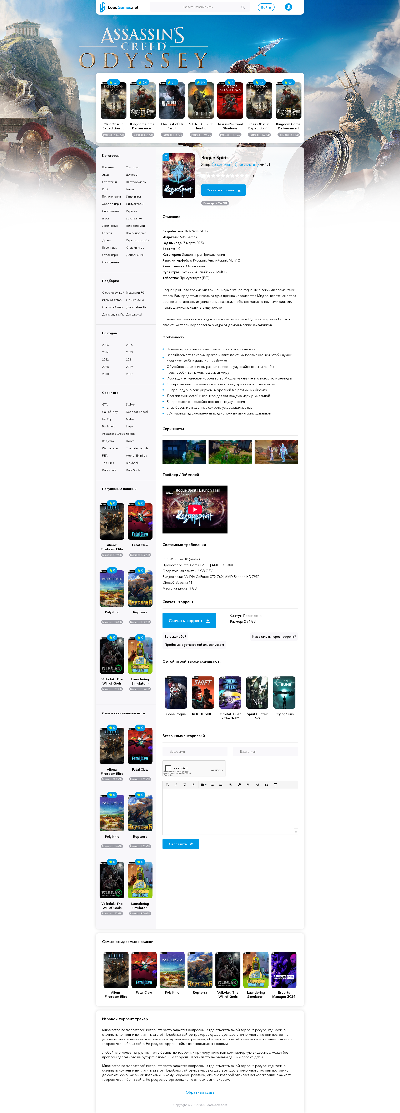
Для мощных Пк (113, 314)
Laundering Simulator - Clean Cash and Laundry (140, 681)
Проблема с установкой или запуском (194, 645)
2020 (105, 367)
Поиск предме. (136, 233)
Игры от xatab (112, 300)
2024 (105, 352)
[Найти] (243, 7)
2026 (105, 345)
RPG (105, 189)
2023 (129, 352)
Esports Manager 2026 (283, 994)
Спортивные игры (111, 214)
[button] (167, 785)
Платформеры (136, 182)
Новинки (108, 167)
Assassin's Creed (113, 434)
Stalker (130, 404)
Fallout (130, 434)
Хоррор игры (111, 204)
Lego (129, 426)
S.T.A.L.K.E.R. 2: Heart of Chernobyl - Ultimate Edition (201, 126)
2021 (129, 359)
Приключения (111, 196)
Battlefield (108, 426)
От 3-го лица (135, 300)
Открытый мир (112, 307)
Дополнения (135, 255)
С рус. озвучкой (113, 292)
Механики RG (135, 292)
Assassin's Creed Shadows (230, 126)
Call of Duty (110, 412)
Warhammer (110, 448)
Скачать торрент (220, 190)
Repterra (140, 612)
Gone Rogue (176, 714)
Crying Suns (284, 714)
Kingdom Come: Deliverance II (142, 126)
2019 (129, 367)
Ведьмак (108, 441)
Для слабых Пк (136, 307)
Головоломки (135, 226)
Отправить (178, 844)
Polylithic (112, 612)
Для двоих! (134, 314)
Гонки (130, 189)
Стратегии (109, 182)
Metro (130, 419)
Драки (106, 240)
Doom (130, 441)
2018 (105, 374)
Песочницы (109, 247)
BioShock (132, 463)
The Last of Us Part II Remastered (172, 126)
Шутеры (132, 175)
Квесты (107, 233)
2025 (129, 345)
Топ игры (132, 167)
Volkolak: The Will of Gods (112, 681)
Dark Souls (133, 470)
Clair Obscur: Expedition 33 (113, 126)
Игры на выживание (134, 214)
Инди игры (133, 196)
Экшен (106, 175)
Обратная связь (200, 1092)
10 (246, 175)
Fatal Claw (140, 545)
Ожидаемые (110, 262)
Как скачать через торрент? (274, 637)
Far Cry (106, 419)
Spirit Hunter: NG (257, 716)
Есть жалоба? (175, 637)
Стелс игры (110, 255)
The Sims (108, 463)
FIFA (105, 455)
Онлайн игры (135, 247)
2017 (129, 374)
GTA (105, 404)
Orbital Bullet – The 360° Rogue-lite (230, 716)
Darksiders (109, 470)
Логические (110, 226)
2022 (105, 359)
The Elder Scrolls (137, 448)
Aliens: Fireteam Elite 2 (112, 546)
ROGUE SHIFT (203, 714)
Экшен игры (222, 165)
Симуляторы (135, 204)
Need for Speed (137, 412)
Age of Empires (136, 455)
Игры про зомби (137, 240)
